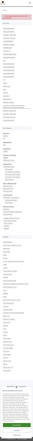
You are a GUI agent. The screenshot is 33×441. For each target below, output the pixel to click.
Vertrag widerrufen (12, 439)
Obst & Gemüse (8, 223)
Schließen (17, 430)
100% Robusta (9, 179)
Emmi (4, 290)
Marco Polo (6, 316)
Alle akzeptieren (16, 425)
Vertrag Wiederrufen (8, 28)
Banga (5, 255)
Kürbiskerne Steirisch (11, 200)
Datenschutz (6, 86)
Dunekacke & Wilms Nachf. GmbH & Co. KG (15, 284)
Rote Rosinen (9, 202)
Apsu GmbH (6, 251)
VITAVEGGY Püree (8, 160)
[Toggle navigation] (30, 3)
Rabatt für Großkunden (9, 110)
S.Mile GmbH (7, 338)
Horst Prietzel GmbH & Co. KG (11, 300)
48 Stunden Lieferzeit (9, 38)
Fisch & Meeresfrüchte (10, 220)
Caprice (5, 267)
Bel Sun (5, 258)
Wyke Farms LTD (8, 367)
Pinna (4, 329)
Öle (4, 138)
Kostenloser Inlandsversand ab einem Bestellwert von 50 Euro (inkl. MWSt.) (14, 106)
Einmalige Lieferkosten (9, 35)
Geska (5, 296)
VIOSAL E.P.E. (7, 361)
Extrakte (5, 136)
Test (4, 60)
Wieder (5, 83)
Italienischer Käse (8, 188)
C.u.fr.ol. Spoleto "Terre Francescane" (13, 261)
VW (4, 80)
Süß (4, 145)
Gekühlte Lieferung (8, 102)
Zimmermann (7, 370)
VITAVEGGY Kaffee (8, 166)
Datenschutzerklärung (8, 421)
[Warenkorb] (21, 3)
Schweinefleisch (7, 214)
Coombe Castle (7, 274)
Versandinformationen (9, 57)
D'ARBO (5, 277)
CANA (5, 264)
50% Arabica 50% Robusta (12, 174)
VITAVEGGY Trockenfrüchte (11, 197)
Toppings (6, 228)
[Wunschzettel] (19, 3)
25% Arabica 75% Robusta (12, 177)
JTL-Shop (24, 439)
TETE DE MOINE (8, 348)
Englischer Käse (7, 186)
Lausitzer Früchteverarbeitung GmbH (13, 312)
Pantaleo (5, 325)
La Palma (5, 306)
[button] (12, 3)
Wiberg (5, 364)
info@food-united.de (9, 44)
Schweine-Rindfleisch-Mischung (12, 211)
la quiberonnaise (8, 309)
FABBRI (5, 157)
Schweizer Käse (7, 191)
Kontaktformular (7, 47)
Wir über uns (6, 51)
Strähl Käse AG (7, 341)
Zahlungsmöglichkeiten (9, 54)
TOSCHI (5, 357)
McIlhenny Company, (9, 319)
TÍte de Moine (7, 354)
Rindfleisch (6, 209)
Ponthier (5, 332)
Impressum (6, 96)
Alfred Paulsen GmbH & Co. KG (12, 245)
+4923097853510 (8, 41)
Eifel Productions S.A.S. (10, 287)
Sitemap (5, 92)
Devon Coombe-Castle (9, 280)
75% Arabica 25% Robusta (12, 172)
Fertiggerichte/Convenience (11, 218)
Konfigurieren (17, 435)
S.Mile (5, 335)
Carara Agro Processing (10, 271)
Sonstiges (6, 226)
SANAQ (5, 151)
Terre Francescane (8, 345)
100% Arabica (9, 169)
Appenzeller (6, 248)
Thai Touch (6, 351)
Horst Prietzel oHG (8, 303)
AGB (4, 89)
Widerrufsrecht (7, 99)
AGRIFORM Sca (7, 242)
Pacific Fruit (6, 322)
